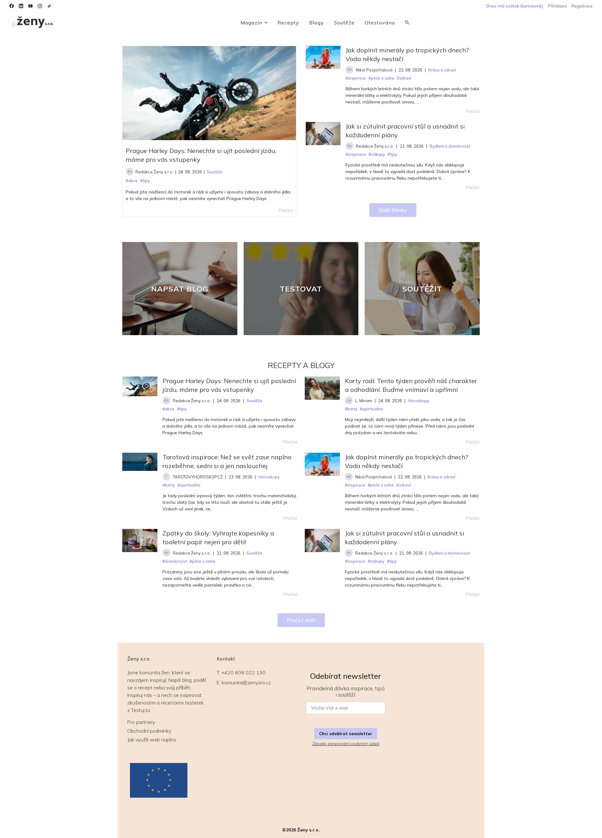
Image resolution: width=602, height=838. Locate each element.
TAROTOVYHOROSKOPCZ (198, 476)
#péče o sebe (381, 485)
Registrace (582, 5)
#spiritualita (371, 408)
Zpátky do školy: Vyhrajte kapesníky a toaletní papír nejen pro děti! (218, 537)
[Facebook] (11, 6)
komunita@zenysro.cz (246, 682)
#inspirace (355, 485)
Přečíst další (301, 620)
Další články (393, 210)
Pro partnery (141, 722)
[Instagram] (40, 6)
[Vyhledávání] (407, 22)
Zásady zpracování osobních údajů (345, 743)
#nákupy (376, 561)
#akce (168, 408)
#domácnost (174, 561)
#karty (351, 408)
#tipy (182, 408)
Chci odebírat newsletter (345, 733)
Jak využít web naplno (151, 739)
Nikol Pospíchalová (374, 69)
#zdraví (403, 485)
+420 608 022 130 (243, 672)
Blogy (316, 22)
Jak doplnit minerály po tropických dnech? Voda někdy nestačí (407, 54)
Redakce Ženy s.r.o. (154, 171)
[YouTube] (30, 6)
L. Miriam (363, 400)
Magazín (251, 22)
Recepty (288, 22)
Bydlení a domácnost (449, 553)
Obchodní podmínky (149, 731)
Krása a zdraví (441, 476)
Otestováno (380, 22)
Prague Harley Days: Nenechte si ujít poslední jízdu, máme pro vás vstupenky (201, 155)
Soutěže (344, 22)
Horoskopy (418, 400)
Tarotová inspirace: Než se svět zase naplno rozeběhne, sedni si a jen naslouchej (227, 461)
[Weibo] (49, 6)
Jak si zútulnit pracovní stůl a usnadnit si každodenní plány (405, 130)
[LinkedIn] (21, 6)
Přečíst (473, 111)
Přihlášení (557, 5)
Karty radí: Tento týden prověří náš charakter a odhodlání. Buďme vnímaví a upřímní (411, 385)
